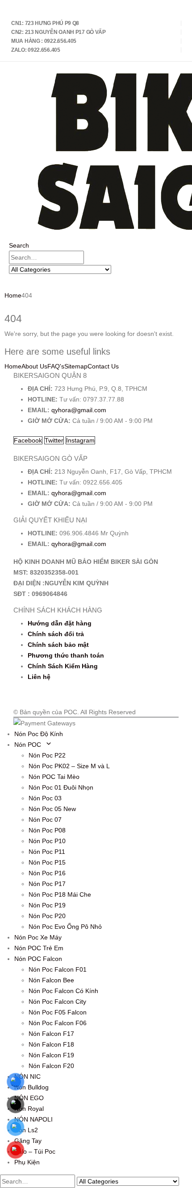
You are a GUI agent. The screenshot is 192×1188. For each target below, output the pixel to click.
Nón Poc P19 (47, 905)
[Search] (116, 270)
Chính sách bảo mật (58, 644)
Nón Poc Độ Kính (38, 733)
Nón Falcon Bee (51, 980)
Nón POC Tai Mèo (54, 776)
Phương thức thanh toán (66, 655)
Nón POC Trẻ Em (38, 948)
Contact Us (103, 366)
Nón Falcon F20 (51, 1065)
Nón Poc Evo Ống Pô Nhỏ (65, 926)
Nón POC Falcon (38, 958)
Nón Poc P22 (47, 755)
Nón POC (27, 744)
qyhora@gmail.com (78, 410)
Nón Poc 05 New (52, 808)
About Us (34, 366)
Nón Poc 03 (45, 798)
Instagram (80, 440)
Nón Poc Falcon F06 (58, 1023)
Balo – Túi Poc (34, 1151)
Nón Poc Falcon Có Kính (63, 990)
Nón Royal (29, 1108)
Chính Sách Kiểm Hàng (63, 666)
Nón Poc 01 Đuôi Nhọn (61, 787)
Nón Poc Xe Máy (38, 937)
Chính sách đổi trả (56, 633)
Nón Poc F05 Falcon (58, 1012)
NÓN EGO (29, 1097)
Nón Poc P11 (47, 851)
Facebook (28, 440)
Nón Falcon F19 (51, 1055)
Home (12, 366)
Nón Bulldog (31, 1087)
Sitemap (76, 366)
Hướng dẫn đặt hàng (60, 623)
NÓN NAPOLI (33, 1119)
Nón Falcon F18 (51, 1044)
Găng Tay (28, 1140)
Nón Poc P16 (47, 873)
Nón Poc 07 (45, 819)
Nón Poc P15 (47, 862)
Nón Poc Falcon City (57, 1001)
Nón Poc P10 (47, 840)
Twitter (54, 440)
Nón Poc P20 (47, 915)
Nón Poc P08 (47, 830)
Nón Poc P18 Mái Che (60, 894)
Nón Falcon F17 (51, 1033)
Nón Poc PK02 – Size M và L (69, 766)
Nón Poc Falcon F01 (58, 969)
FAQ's (55, 366)
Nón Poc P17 (47, 883)
